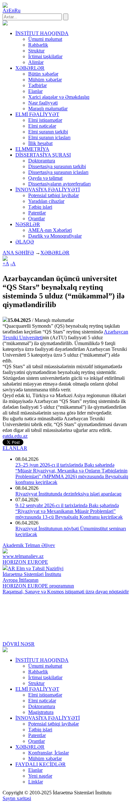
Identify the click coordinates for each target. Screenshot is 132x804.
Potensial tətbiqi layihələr (53, 195)
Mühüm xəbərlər (45, 79)
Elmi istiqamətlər (45, 120)
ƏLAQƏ (24, 241)
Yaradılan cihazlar (46, 201)
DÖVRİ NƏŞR (19, 644)
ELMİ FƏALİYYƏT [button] (37, 114)
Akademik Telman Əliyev (29, 545)
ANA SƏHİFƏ (18, 252)
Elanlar (35, 91)
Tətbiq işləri (40, 207)
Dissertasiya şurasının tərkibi (57, 166)
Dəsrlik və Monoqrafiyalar (55, 236)
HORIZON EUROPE (25, 562)
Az (6, 10)
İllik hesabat (40, 143)
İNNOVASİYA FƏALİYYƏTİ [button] (47, 189)
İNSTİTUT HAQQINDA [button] (42, 33)
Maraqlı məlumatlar (48, 108)
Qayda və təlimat (45, 178)
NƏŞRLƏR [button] (27, 224)
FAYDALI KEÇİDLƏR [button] (40, 764)
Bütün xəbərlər (43, 74)
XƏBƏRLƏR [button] (30, 68)
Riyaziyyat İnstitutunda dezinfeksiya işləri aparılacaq (68, 494)
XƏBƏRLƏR (55, 252)
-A (13, 263)
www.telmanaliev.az (23, 556)
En (11, 10)
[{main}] (5, 23)
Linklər (35, 781)
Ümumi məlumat (45, 39)
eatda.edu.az (15, 436)
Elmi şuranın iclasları (49, 137)
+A (6, 263)
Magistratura (41, 712)
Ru (17, 10)
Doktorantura (41, 160)
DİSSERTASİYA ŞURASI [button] (43, 155)
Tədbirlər (37, 85)
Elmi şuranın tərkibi (48, 131)
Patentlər (37, 212)
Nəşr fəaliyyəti (43, 102)
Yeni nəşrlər (40, 776)
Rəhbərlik (38, 45)
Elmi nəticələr (42, 126)
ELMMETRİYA (32, 149)
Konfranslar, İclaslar (48, 752)
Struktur (36, 50)
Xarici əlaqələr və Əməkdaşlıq (58, 97)
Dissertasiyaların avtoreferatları (59, 184)
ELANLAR (15, 448)
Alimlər (36, 62)
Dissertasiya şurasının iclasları (58, 172)
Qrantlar (36, 218)
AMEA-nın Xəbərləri (50, 230)
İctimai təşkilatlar (45, 56)
